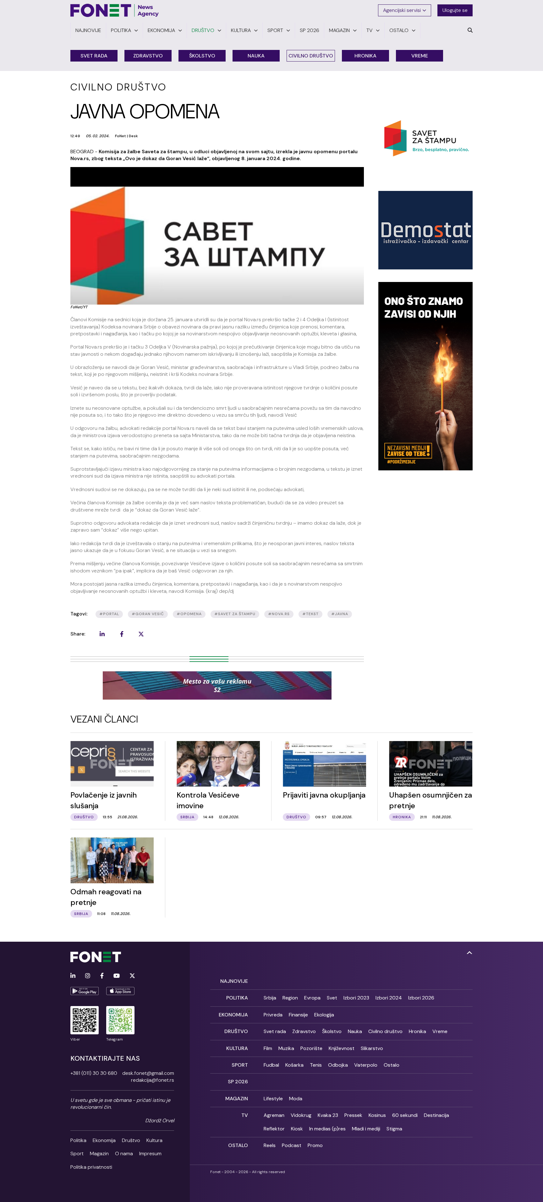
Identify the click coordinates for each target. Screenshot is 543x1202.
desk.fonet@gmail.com (148, 1073)
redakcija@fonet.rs (152, 1080)
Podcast (291, 1145)
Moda (295, 1098)
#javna (339, 613)
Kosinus (377, 1115)
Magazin (99, 1153)
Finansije (298, 1014)
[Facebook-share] (121, 634)
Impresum (150, 1153)
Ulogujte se (455, 10)
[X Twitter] (132, 976)
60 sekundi (405, 1115)
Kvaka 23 (328, 1115)
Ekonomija (104, 1140)
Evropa (312, 997)
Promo (315, 1145)
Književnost (341, 1048)
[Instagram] (87, 976)
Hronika (365, 55)
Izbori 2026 (421, 997)
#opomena (189, 613)
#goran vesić (148, 613)
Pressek (353, 1115)
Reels (270, 1145)
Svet (332, 997)
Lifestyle (273, 1098)
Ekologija (324, 1014)
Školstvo (202, 55)
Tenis (316, 1065)
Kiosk (297, 1128)
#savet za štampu (234, 613)
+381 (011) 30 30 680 (93, 1073)
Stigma (394, 1128)
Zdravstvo (148, 55)
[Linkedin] (72, 976)
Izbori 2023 (356, 997)
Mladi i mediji (366, 1128)
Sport (77, 1153)
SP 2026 (238, 1081)
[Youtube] (116, 976)
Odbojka (338, 1065)
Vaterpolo (365, 1065)
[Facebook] (102, 976)
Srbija (270, 997)
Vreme (419, 55)
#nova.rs (279, 613)
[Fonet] (114, 10)
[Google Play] (84, 991)
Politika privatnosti (91, 1167)
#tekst (310, 613)
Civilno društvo (310, 55)
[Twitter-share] (141, 634)
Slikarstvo (372, 1048)
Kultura (154, 1140)
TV (244, 1115)
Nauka (256, 55)
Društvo (131, 1140)
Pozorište (311, 1048)
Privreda (273, 1014)
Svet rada (93, 55)
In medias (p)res (327, 1128)
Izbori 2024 (389, 997)
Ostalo (391, 1065)
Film (268, 1048)
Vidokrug (301, 1115)
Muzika (286, 1048)
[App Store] (120, 991)
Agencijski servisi (402, 10)
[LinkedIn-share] (102, 634)
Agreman (274, 1115)
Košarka (294, 1065)
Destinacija (436, 1115)
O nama (124, 1153)
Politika (78, 1140)
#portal (109, 613)
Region (290, 997)
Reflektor (274, 1128)
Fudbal (271, 1065)
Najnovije (234, 981)
